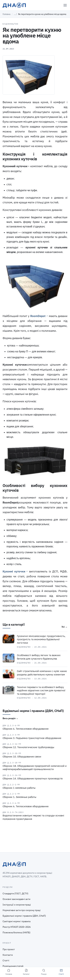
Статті (6, 960)
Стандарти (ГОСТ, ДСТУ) (15, 893)
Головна (6, 14)
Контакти (8, 954)
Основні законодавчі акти (16, 899)
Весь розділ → (10, 718)
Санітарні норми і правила (16, 921)
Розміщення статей (13, 966)
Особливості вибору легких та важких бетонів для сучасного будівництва (39, 657)
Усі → (64, 626)
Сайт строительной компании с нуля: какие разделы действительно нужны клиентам (42, 673)
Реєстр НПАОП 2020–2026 (17, 926)
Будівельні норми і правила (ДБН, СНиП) (24, 915)
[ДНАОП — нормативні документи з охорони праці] (14, 5)
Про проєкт (9, 949)
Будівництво (10, 24)
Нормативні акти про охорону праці (22, 910)
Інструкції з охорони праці (17, 904)
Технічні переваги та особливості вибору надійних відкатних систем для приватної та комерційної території (41, 690)
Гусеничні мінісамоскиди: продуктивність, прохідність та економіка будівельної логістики (41, 639)
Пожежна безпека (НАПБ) (16, 932)
